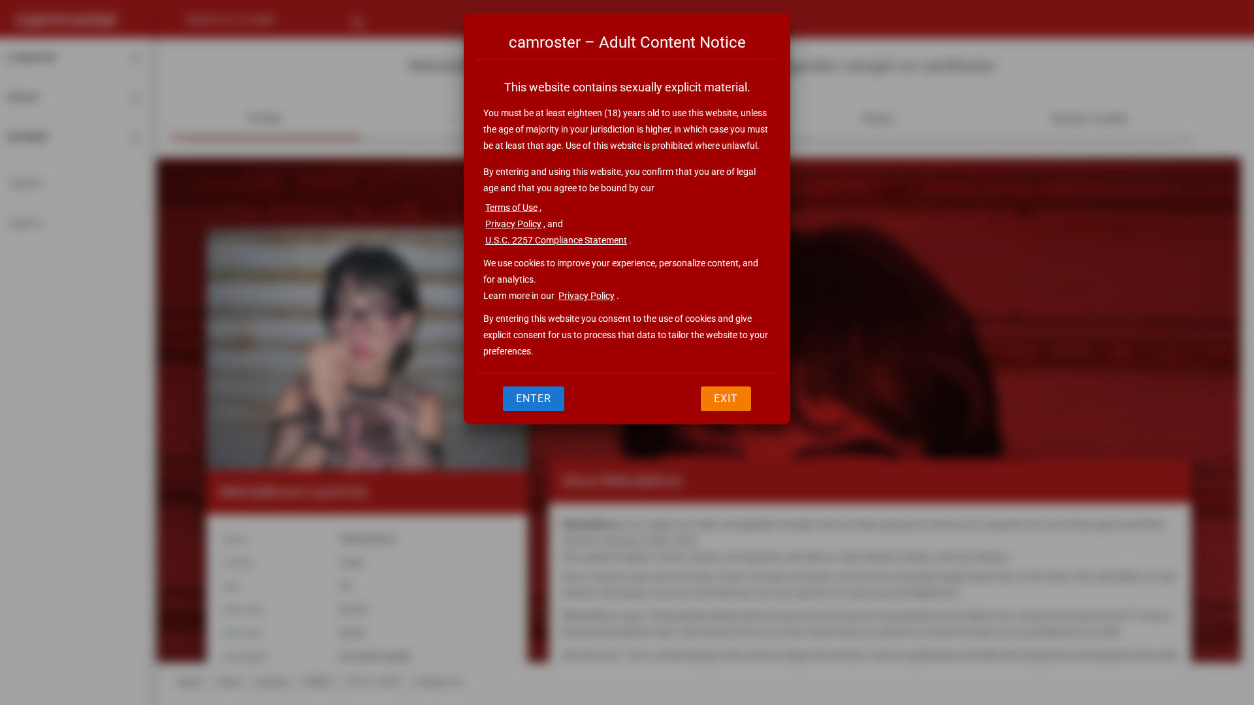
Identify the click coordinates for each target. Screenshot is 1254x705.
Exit (726, 398)
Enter (533, 398)
